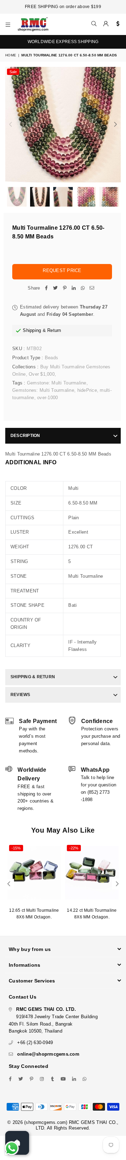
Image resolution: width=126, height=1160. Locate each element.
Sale (13, 72)
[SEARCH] (94, 24)
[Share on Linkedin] (73, 288)
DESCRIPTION (25, 435)
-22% (73, 848)
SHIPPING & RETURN (32, 676)
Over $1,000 (42, 374)
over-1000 (47, 397)
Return (54, 330)
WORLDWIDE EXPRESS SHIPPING (63, 41)
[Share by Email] (92, 288)
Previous (10, 124)
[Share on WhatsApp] (83, 288)
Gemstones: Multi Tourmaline (43, 390)
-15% (16, 848)
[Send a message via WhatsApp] (12, 1148)
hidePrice (87, 390)
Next (115, 124)
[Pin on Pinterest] (64, 288)
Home (10, 55)
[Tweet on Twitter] (55, 288)
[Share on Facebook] (46, 288)
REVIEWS (20, 694)
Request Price (62, 270)
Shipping (32, 330)
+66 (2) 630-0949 (35, 1042)
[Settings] (116, 24)
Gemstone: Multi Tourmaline (56, 382)
